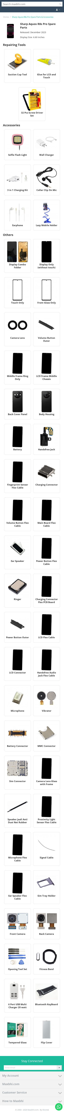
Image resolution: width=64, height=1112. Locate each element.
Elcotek (46, 1109)
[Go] (59, 1067)
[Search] (60, 4)
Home (6, 17)
